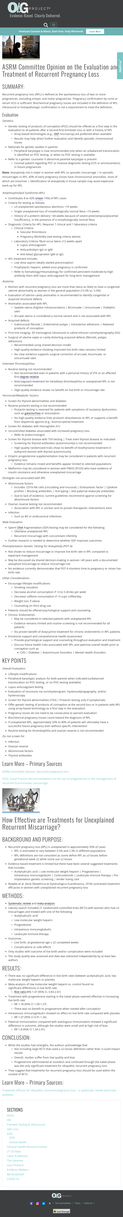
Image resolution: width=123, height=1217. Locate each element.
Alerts (10, 1115)
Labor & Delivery (17, 1156)
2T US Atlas (14, 1151)
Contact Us (88, 1203)
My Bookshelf (15, 1174)
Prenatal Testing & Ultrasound (26, 1124)
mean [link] (39, 198)
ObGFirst (120, 65)
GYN (9, 1134)
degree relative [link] (29, 377)
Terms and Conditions (63, 1203)
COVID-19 (13, 1179)
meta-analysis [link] (46, 903)
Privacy (77, 1203)
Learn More (95, 31)
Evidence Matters (17, 1169)
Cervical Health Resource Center (27, 1147)
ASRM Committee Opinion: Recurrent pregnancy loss (35, 771)
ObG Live (12, 1129)
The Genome (15, 1160)
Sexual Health (17, 1142)
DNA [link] (20, 527)
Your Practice (15, 1165)
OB (9, 1120)
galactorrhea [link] (32, 413)
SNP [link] (56, 134)
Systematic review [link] (19, 903)
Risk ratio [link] (20, 992)
